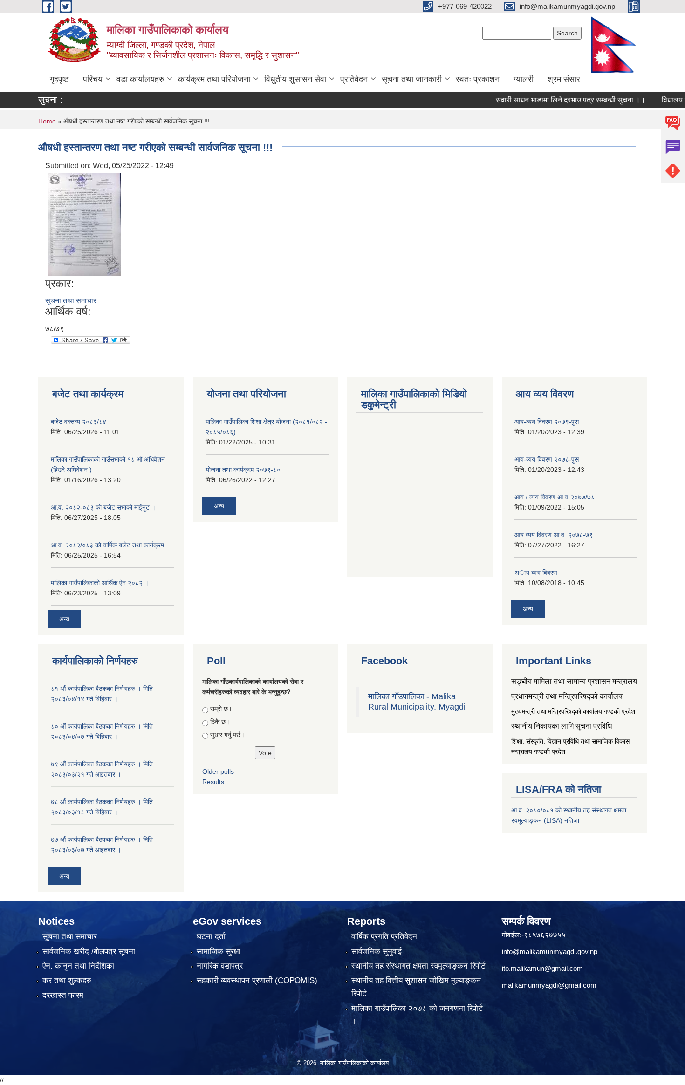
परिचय (93, 79)
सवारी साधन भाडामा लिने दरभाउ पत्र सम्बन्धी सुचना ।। (555, 100)
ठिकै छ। (220, 721)
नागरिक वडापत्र (220, 966)
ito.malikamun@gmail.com (542, 968)
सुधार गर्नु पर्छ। (227, 734)
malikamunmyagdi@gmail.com (549, 985)
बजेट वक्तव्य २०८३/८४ (78, 421)
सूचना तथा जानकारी (412, 79)
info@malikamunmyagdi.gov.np (549, 951)
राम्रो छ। (221, 708)
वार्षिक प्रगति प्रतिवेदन (384, 936)
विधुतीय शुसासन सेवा (295, 79)
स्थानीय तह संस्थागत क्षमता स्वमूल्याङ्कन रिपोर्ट (418, 966)
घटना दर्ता (211, 936)
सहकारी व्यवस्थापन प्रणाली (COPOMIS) (257, 980)
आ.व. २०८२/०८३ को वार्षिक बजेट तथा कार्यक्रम (107, 545)
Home (47, 121)
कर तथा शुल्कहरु (66, 980)
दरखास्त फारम (62, 995)
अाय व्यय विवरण (535, 572)
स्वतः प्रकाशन (478, 79)
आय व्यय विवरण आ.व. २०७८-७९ (553, 535)
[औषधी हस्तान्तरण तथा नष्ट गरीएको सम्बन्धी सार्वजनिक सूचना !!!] (84, 224)
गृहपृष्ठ (59, 79)
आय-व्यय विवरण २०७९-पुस (546, 421)
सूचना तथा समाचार (70, 301)
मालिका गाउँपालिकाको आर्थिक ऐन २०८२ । (100, 583)
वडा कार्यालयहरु (140, 79)
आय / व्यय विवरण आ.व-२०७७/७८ (554, 497)
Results (213, 781)
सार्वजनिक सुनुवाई (376, 951)
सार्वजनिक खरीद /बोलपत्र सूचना (88, 951)
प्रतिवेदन (354, 79)
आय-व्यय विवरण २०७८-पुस (546, 459)
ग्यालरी (524, 79)
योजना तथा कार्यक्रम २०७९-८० (243, 469)
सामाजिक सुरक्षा (218, 951)
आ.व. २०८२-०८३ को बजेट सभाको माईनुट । (103, 507)
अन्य (64, 619)
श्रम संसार (564, 79)
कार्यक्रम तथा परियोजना (214, 79)
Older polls (218, 771)
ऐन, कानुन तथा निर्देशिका (78, 966)
